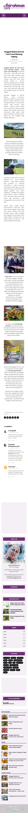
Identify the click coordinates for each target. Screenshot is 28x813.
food (10, 662)
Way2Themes (8, 809)
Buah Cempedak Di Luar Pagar (17, 617)
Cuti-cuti (13, 658)
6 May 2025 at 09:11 (14, 468)
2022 (14, 643)
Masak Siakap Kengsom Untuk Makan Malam (16, 746)
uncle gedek (12, 430)
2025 (14, 634)
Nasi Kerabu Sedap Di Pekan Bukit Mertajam (17, 716)
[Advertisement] (14, 34)
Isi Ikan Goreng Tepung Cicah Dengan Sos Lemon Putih (17, 759)
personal (6, 414)
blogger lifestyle (18, 660)
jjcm (13, 412)
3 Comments (16, 62)
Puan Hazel (11, 467)
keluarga (6, 665)
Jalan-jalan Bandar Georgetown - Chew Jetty (16, 790)
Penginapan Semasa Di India (17, 796)
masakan (15, 667)
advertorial (20, 658)
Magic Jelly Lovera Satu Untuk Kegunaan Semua (17, 603)
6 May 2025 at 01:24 (14, 448)
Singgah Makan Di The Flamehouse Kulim (15, 783)
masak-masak (7, 667)
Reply (9, 440)
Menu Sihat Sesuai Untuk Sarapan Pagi (16, 766)
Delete (13, 440)
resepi (18, 670)
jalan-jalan (19, 662)
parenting (6, 670)
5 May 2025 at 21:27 (14, 432)
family (5, 662)
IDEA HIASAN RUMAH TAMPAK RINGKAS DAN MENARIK (16, 611)
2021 (14, 646)
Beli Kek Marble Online (15, 728)
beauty (10, 660)
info (14, 662)
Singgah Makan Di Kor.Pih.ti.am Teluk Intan (16, 736)
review (5, 672)
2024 (14, 637)
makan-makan (19, 412)
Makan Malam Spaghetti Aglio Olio (17, 753)
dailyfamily (8, 412)
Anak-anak (6, 658)
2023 (14, 640)
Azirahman (15, 59)
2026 (14, 631)
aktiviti (5, 660)
